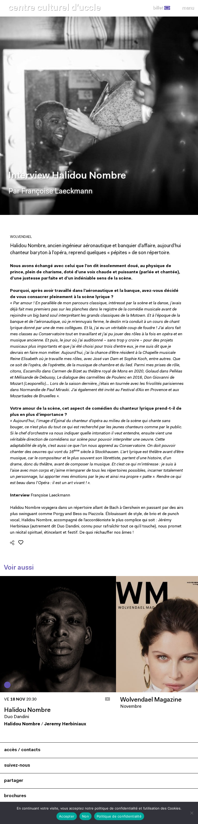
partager (13, 781)
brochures (15, 796)
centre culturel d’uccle (54, 8)
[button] (161, 8)
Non (85, 816)
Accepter (66, 816)
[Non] (191, 812)
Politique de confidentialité (119, 816)
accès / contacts (22, 750)
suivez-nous (17, 765)
